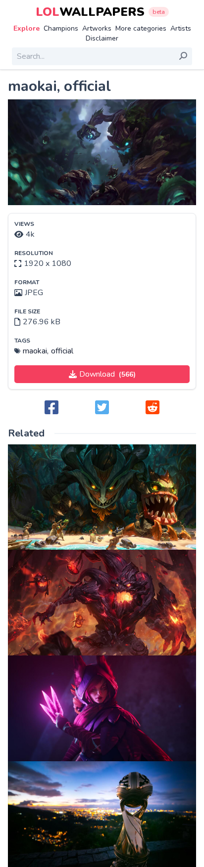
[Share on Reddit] (152, 408)
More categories (140, 28)
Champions (61, 28)
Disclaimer (102, 38)
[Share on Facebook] (51, 408)
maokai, (36, 351)
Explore (26, 28)
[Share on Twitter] (102, 408)
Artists (180, 28)
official (62, 351)
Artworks (96, 28)
